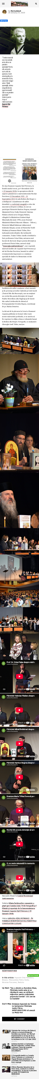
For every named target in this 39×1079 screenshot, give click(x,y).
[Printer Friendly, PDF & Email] (33, 975)
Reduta (21, 982)
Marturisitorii (16, 11)
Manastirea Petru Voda (19, 980)
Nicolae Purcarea (9, 982)
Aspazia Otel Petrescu (23, 978)
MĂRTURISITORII (9, 971)
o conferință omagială (18, 204)
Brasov (5, 980)
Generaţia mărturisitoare (13, 246)
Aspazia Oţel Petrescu (6, 105)
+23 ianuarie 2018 (9, 191)
